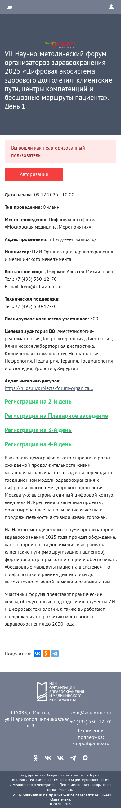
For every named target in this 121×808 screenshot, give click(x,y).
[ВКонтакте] (37, 653)
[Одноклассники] (46, 653)
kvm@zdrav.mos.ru (90, 712)
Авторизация (34, 174)
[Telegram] (55, 653)
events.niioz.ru (99, 794)
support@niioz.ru (91, 743)
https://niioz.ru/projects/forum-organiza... (49, 388)
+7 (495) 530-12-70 (91, 721)
